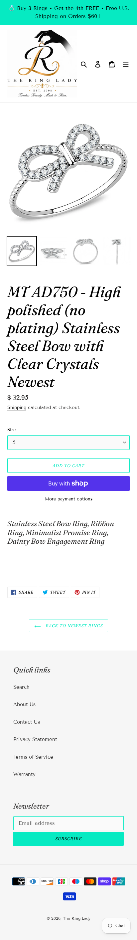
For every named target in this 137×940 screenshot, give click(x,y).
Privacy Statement (35, 739)
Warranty (24, 774)
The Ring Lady (76, 918)
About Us (24, 704)
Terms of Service (33, 757)
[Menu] (126, 64)
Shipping (16, 407)
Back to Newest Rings (73, 625)
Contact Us (26, 722)
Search (21, 687)
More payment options (68, 499)
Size (11, 430)
